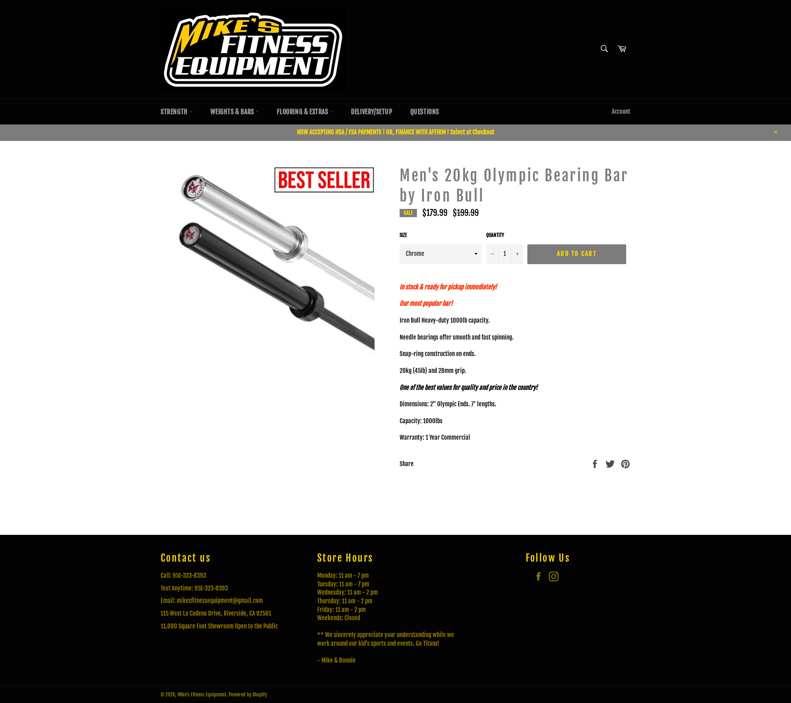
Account (621, 111)
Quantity (495, 235)
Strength (175, 112)
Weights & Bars (233, 112)
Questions (424, 112)
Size (403, 235)
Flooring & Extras (303, 112)
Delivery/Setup (371, 112)
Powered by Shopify (248, 694)
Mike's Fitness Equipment (202, 694)
